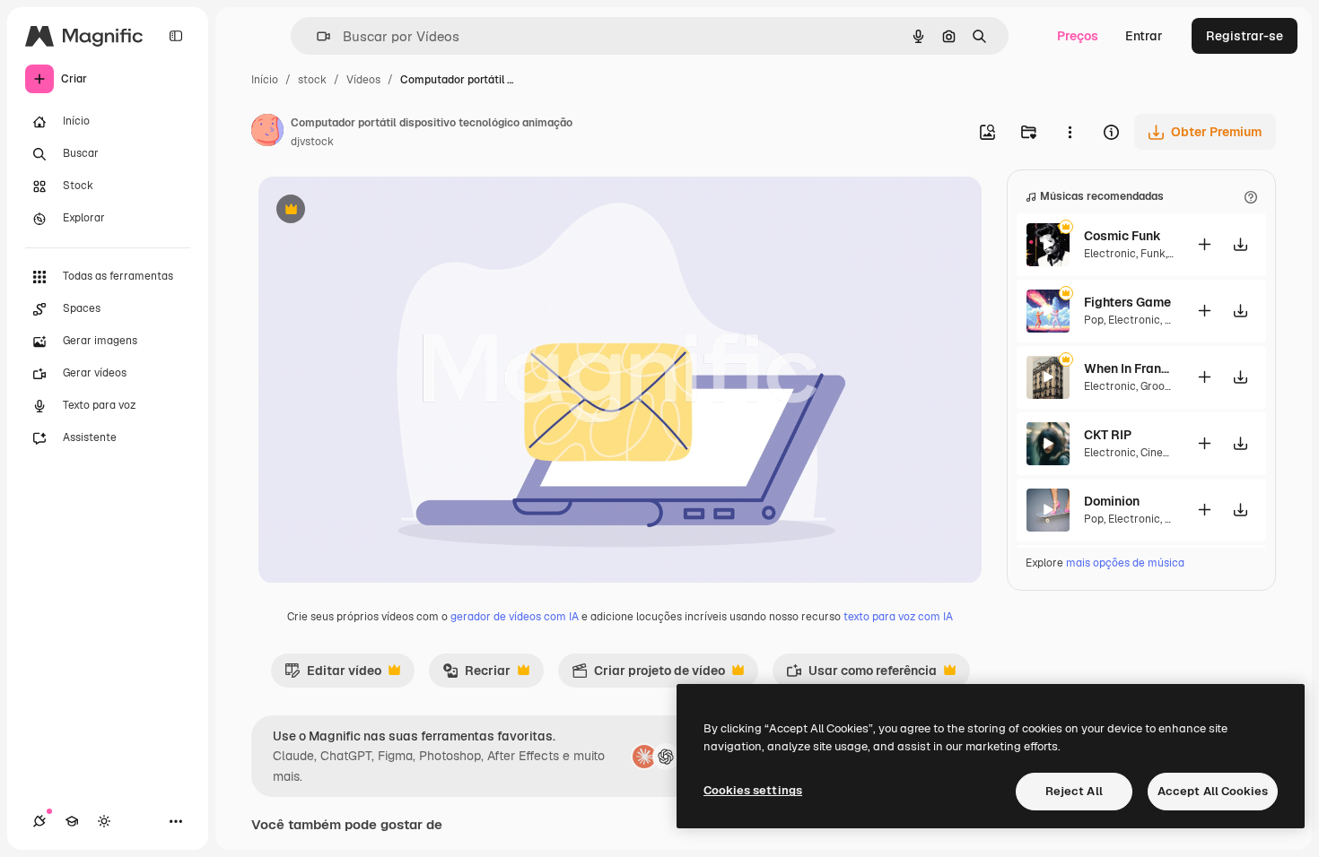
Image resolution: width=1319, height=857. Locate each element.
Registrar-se (1244, 36)
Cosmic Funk (1122, 236)
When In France (1129, 368)
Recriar (476, 675)
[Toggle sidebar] (176, 36)
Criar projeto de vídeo (648, 675)
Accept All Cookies (1212, 791)
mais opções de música (1125, 563)
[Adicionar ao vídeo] (1204, 244)
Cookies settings (752, 790)
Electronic (1110, 254)
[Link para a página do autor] (267, 132)
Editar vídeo (332, 675)
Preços (1077, 36)
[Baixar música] (1240, 244)
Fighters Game (1127, 302)
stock (312, 80)
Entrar (1144, 36)
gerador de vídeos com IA (514, 617)
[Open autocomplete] (316, 36)
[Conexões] (39, 821)
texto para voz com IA (898, 617)
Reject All (1074, 791)
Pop (1094, 320)
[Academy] (71, 821)
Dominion (1112, 501)
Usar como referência (861, 675)
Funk (1153, 254)
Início (264, 80)
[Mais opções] (1070, 132)
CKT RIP (1107, 435)
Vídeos (363, 80)
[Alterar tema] (104, 821)
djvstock (312, 141)
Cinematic (1166, 453)
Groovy (1157, 386)
